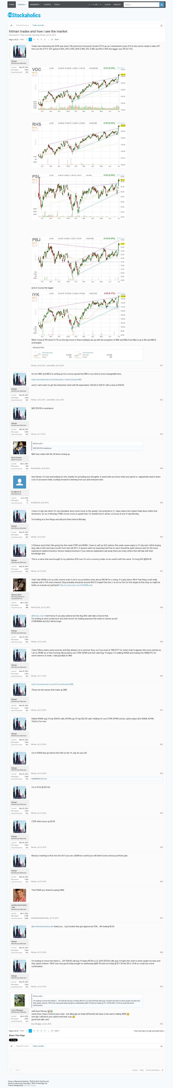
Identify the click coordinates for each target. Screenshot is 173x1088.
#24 (161, 468)
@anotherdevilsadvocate (42, 926)
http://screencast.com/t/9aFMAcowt (76, 585)
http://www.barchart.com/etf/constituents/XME (52, 684)
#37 (161, 918)
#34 (161, 813)
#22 (161, 400)
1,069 (26, 70)
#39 (161, 987)
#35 (161, 847)
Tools (57, 5)
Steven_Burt (16, 595)
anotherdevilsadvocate (19, 906)
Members (34, 5)
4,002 (26, 1019)
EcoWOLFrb (16, 492)
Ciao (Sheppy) (17, 1010)
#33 (161, 773)
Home (11, 5)
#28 (161, 607)
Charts (47, 5)
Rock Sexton (16, 458)
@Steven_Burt (37, 616)
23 (52, 39)
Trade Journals (25, 35)
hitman (42, 35)
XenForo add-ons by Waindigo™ (19, 1083)
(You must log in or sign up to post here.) (149, 1031)
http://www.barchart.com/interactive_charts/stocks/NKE (56, 379)
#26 (161, 537)
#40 (161, 1024)
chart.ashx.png (47, 353)
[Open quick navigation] (161, 25)
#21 (161, 365)
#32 (161, 744)
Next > (57, 39)
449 (27, 605)
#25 (161, 503)
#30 (161, 676)
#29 (161, 642)
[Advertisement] (116, 15)
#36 (161, 882)
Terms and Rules (152, 1070)
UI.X (17, 1070)
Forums (21, 5)
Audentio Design (29, 1085)
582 (27, 466)
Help (142, 1070)
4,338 (26, 916)
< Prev (21, 39)
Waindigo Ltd (42, 1083)
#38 (161, 952)
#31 (161, 710)
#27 (161, 571)
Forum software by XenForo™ (28, 1081)
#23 (161, 434)
